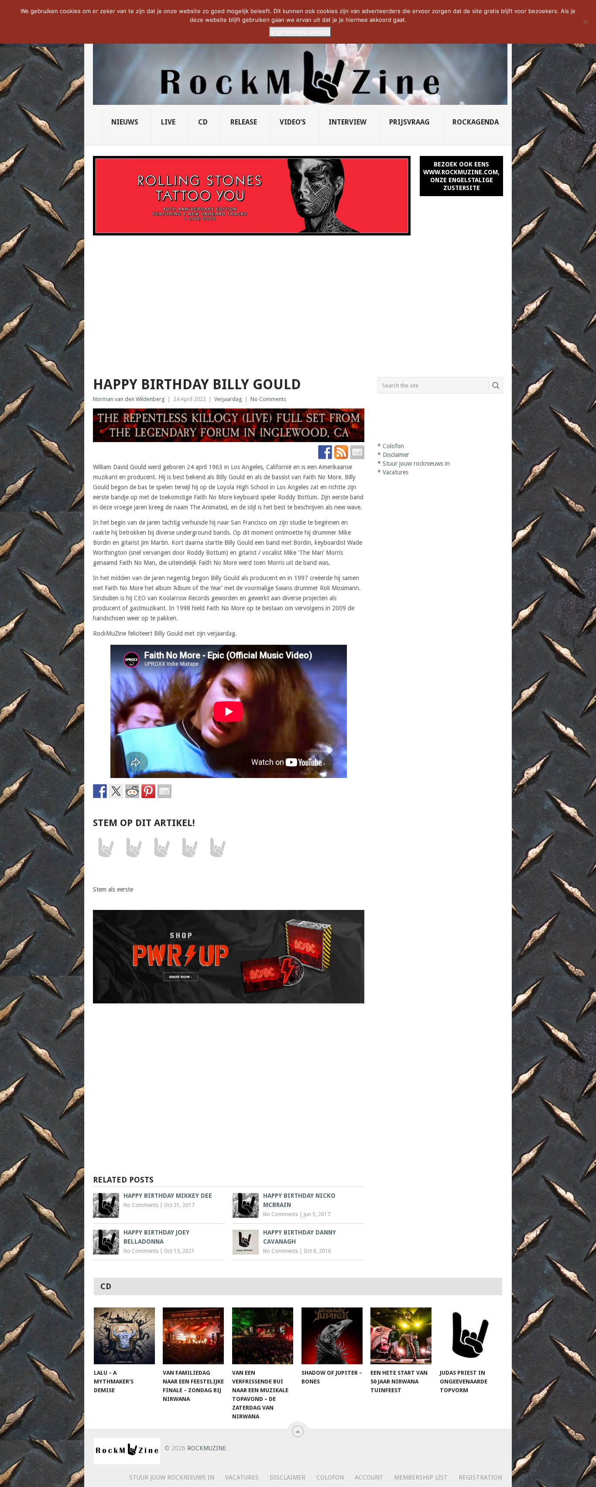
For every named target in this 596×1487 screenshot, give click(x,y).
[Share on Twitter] (116, 791)
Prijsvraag (409, 122)
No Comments (268, 399)
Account (369, 1477)
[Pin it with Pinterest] (148, 791)
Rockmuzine (206, 1448)
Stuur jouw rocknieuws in (416, 463)
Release (243, 122)
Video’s (293, 122)
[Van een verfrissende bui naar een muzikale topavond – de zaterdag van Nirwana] (262, 1335)
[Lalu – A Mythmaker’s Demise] (124, 1335)
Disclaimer (396, 454)
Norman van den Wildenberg (129, 399)
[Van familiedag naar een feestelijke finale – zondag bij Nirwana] (193, 1335)
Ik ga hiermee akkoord (300, 31)
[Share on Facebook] (100, 791)
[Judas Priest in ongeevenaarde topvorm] (470, 1335)
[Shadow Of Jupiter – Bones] (332, 1335)
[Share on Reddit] (132, 791)
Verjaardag (228, 399)
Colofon (393, 446)
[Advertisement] (298, 301)
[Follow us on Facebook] (325, 452)
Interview (348, 122)
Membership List (421, 1477)
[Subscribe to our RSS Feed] (341, 452)
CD (203, 122)
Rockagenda (475, 122)
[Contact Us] (357, 452)
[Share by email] (164, 791)
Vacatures (395, 472)
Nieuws (124, 122)
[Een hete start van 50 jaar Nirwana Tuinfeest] (401, 1335)
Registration (480, 1477)
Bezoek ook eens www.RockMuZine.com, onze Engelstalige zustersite (461, 176)
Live (168, 122)
